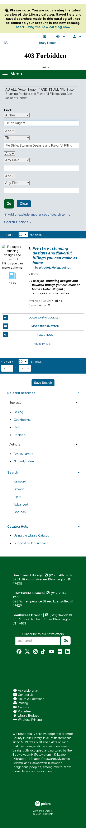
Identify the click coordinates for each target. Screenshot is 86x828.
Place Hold (45, 335)
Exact (17, 497)
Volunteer (24, 711)
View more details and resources (42, 769)
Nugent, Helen (24, 461)
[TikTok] (43, 651)
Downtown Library (27, 575)
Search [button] (12, 472)
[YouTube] (51, 651)
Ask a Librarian (28, 690)
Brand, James (23, 454)
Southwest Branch (27, 615)
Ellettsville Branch (28, 593)
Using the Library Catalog (31, 535)
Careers (23, 707)
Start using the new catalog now (42, 27)
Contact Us (25, 694)
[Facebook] (19, 651)
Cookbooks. (22, 419)
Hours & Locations (30, 699)
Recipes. (20, 435)
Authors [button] (14, 444)
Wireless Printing (29, 719)
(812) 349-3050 (60, 575)
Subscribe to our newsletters (43, 634)
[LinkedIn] (67, 651)
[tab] (43, 392)
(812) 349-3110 (60, 615)
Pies (17, 427)
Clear (24, 203)
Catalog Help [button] (17, 526)
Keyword (20, 481)
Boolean (20, 512)
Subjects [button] (15, 403)
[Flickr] (60, 651)
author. (55, 267)
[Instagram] (35, 651)
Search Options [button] (16, 222)
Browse (19, 489)
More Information (45, 326)
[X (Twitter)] (27, 651)
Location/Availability (45, 317)
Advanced (21, 504)
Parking (22, 703)
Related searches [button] (21, 393)
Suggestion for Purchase (31, 543)
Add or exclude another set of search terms (38, 214)
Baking (18, 412)
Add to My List (42, 343)
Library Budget (28, 715)
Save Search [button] (43, 382)
